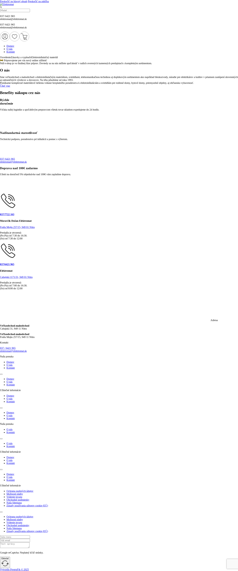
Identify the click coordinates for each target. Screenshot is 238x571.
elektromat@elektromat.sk (13, 161)
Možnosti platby (14, 494)
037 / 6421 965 (8, 348)
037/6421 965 (7, 264)
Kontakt (10, 51)
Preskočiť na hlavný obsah (13, 1)
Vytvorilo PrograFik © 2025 (14, 569)
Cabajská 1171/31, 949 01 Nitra (16, 277)
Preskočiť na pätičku (38, 1)
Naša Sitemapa (14, 502)
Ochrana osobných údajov (19, 491)
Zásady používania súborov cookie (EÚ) (27, 505)
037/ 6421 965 (7, 159)
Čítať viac (5, 85)
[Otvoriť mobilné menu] (1, 374)
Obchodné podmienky (17, 499)
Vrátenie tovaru (14, 496)
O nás (9, 48)
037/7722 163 (7, 214)
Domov (10, 46)
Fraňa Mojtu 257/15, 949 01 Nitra (17, 227)
